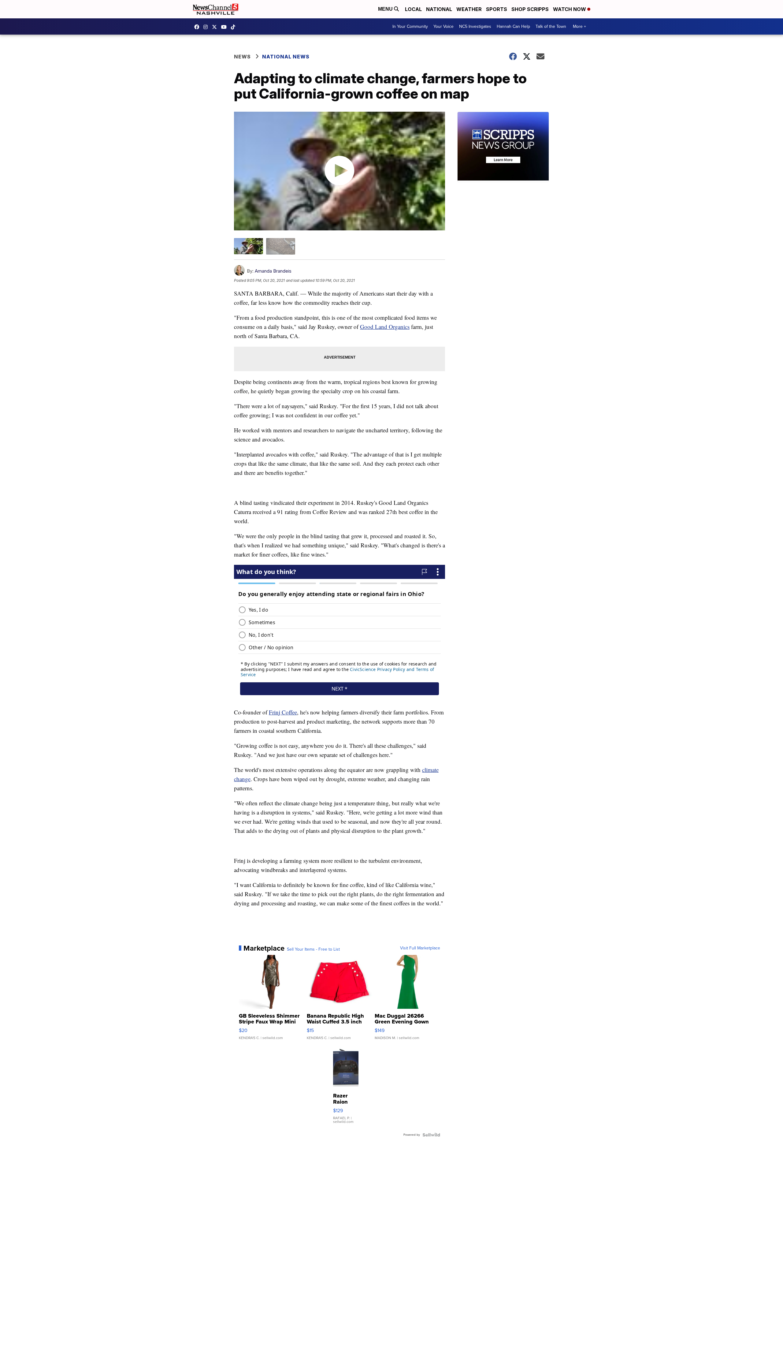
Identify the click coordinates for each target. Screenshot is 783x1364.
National (439, 9)
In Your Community (410, 26)
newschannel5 (198, 26)
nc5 (216, 26)
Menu (386, 9)
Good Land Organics (385, 326)
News (242, 57)
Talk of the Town (551, 26)
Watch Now (570, 9)
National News (286, 57)
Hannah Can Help (513, 26)
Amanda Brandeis (273, 271)
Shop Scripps (530, 9)
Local (413, 9)
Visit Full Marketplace (420, 948)
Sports (496, 9)
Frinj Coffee (283, 712)
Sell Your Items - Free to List (313, 949)
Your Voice (443, 26)
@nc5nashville (234, 26)
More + (579, 26)
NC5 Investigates (475, 26)
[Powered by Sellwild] (431, 1135)
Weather (469, 9)
